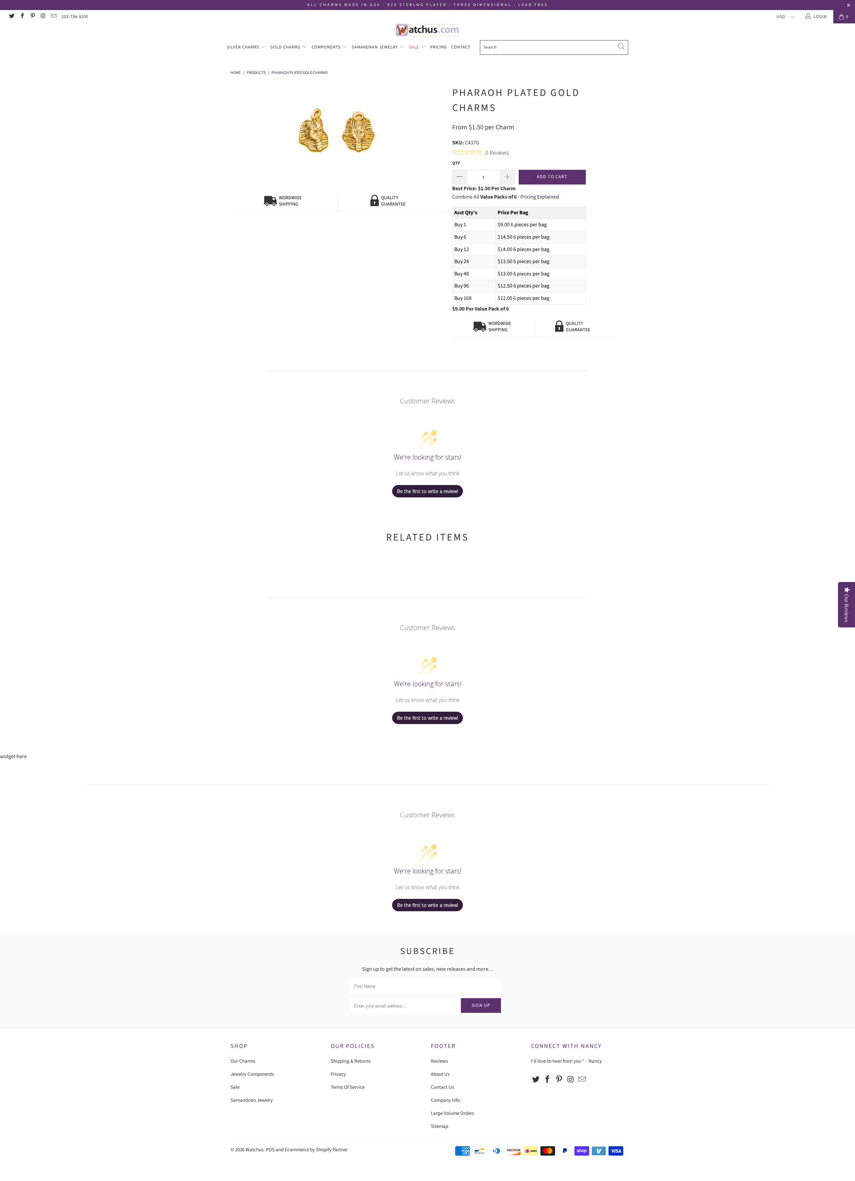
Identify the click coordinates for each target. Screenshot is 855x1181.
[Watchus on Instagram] (43, 17)
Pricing (438, 47)
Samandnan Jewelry (375, 47)
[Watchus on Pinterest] (32, 17)
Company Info (445, 1100)
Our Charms (242, 1061)
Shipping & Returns (350, 1061)
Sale (414, 47)
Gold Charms (286, 47)
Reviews (439, 1061)
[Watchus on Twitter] (11, 17)
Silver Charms (244, 47)
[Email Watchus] (53, 17)
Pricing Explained (539, 197)
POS (270, 1149)
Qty (456, 163)
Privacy (338, 1074)
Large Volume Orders (452, 1113)
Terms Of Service (348, 1087)
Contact (461, 47)
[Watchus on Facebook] (22, 17)
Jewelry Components (252, 1074)
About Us (440, 1074)
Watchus (254, 1149)
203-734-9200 (74, 17)
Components (327, 47)
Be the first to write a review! (427, 491)
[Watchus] (427, 29)
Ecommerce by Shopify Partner (316, 1149)
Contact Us (442, 1087)
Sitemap (439, 1126)
